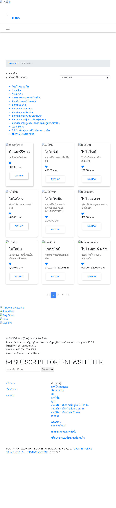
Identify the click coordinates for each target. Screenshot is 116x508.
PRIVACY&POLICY (15, 452)
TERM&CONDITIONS (37, 452)
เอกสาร (55, 415)
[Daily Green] (7, 315)
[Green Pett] (7, 311)
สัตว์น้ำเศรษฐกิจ (59, 386)
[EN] (8, 1)
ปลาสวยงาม (57, 390)
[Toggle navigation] (8, 28)
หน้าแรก (12, 63)
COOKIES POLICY (83, 448)
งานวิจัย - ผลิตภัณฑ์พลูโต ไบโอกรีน (70, 405)
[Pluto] (4, 318)
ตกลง (4, 473)
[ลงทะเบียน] (1, 10)
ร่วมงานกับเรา (58, 425)
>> (68, 295)
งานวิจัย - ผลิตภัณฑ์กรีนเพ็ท (65, 412)
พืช (53, 394)
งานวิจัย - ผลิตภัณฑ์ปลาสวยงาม (68, 408)
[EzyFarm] (6, 322)
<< (48, 295)
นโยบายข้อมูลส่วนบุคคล (62, 469)
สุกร (53, 401)
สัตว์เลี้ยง (55, 397)
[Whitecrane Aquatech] (12, 307)
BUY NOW (19, 176)
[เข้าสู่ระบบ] (1, 6)
